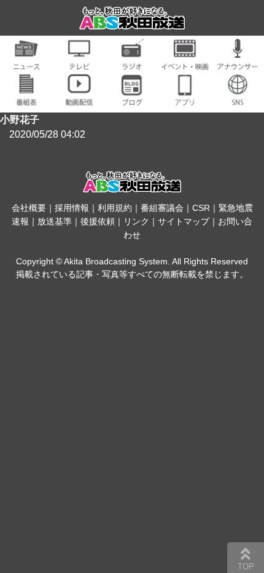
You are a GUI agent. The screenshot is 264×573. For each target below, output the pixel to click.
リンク (136, 221)
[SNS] (237, 98)
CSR (201, 208)
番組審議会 (162, 208)
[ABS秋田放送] (132, 22)
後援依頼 (97, 221)
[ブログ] (132, 98)
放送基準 (54, 221)
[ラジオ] (132, 63)
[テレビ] (79, 63)
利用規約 (115, 208)
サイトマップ (183, 221)
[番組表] (26, 98)
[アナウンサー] (237, 63)
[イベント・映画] (184, 63)
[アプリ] (184, 98)
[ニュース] (26, 63)
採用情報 (72, 208)
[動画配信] (79, 98)
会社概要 (29, 208)
